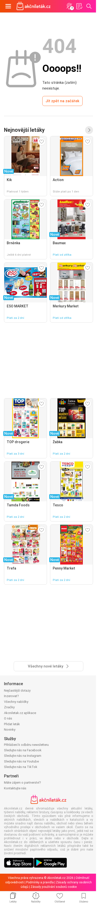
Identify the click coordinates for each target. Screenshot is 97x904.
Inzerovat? (11, 696)
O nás (8, 718)
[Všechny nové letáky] (89, 130)
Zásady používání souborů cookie (54, 887)
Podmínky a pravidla (40, 882)
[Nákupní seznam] (79, 6)
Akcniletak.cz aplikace (20, 713)
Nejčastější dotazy (17, 690)
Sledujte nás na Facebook (23, 750)
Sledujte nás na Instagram (22, 756)
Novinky (9, 729)
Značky (9, 707)
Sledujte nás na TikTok (20, 767)
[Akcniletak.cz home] (33, 6)
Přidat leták (12, 724)
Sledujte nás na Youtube (21, 761)
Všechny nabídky (16, 702)
